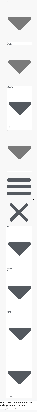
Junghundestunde (10, 86)
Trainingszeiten (8, 355)
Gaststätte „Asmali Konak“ (10, 172)
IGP (9, 352)
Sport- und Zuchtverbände (10, 396)
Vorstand (9, 42)
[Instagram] (34, 199)
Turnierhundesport (10, 129)
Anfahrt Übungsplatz (10, 44)
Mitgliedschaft (9, 43)
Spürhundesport (9, 128)
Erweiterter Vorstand (10, 268)
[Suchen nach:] (2, 409)
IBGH (9, 126)
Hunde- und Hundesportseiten (11, 171)
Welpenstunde (9, 311)
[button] (19, 199)
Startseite (8, 226)
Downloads (9, 269)
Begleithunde (9, 312)
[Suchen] (5, 409)
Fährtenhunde (10, 127)
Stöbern (10, 353)
